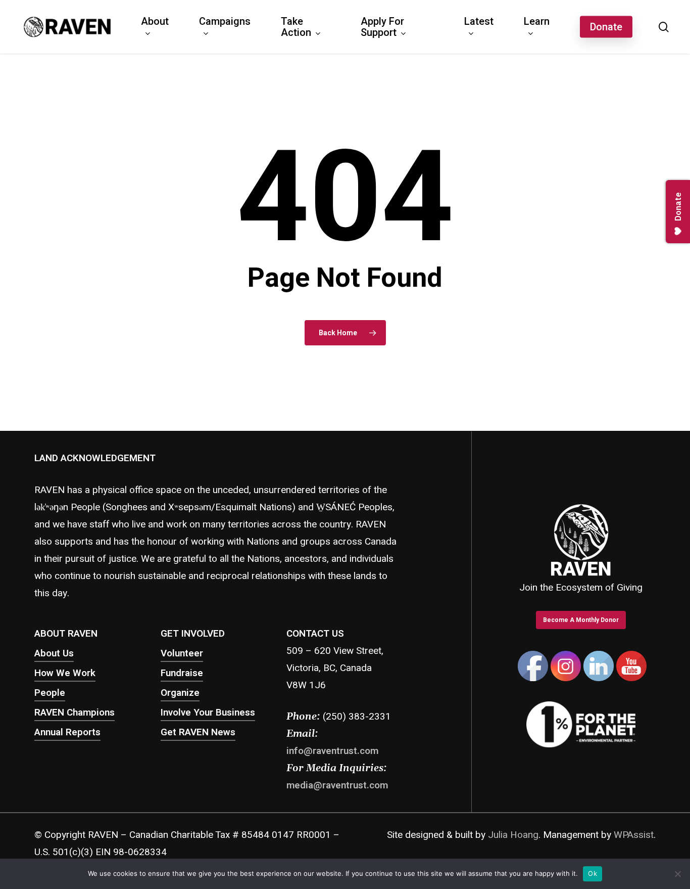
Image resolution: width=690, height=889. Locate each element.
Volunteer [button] (182, 653)
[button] (581, 620)
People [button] (49, 693)
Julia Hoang (513, 835)
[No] (677, 874)
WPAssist (634, 835)
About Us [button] (54, 653)
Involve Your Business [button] (208, 712)
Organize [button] (180, 693)
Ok (592, 873)
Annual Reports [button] (67, 732)
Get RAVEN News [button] (198, 732)
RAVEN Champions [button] (74, 712)
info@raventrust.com (332, 751)
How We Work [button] (64, 673)
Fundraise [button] (182, 673)
